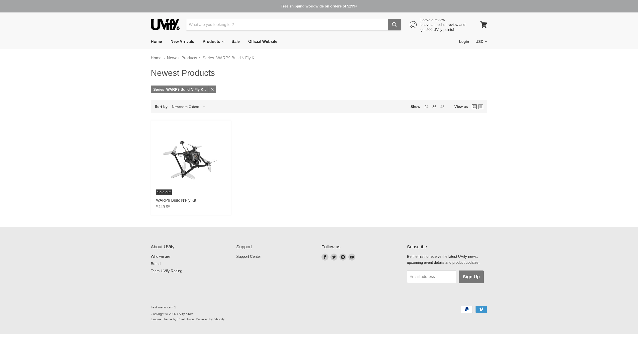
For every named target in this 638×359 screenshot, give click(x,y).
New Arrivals (182, 41)
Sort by (161, 106)
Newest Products (182, 58)
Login (464, 41)
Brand (155, 264)
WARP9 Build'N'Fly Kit (176, 200)
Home (156, 41)
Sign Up (471, 276)
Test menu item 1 (163, 307)
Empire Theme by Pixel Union (172, 319)
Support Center (248, 256)
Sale (236, 41)
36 (434, 107)
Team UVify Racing (166, 271)
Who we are (160, 256)
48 (442, 107)
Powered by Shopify (210, 319)
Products (212, 41)
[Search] (394, 24)
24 (426, 107)
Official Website (262, 41)
